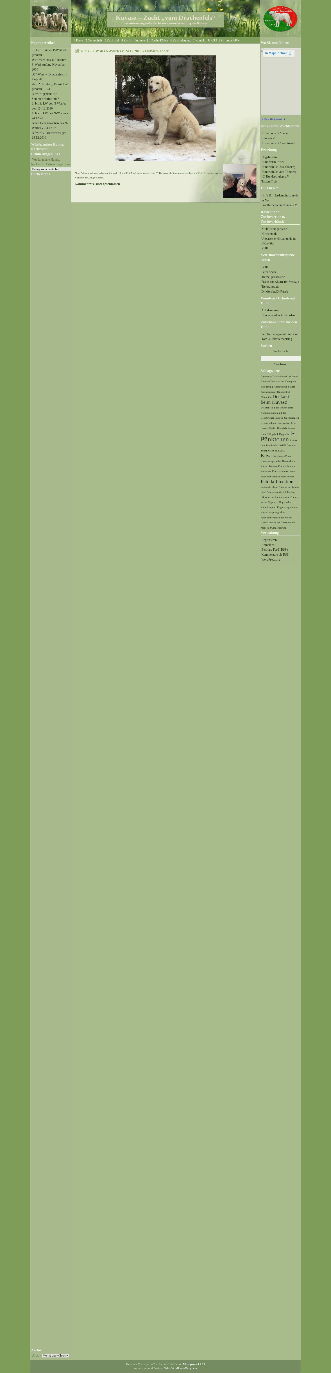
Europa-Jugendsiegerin (287, 418)
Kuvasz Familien (286, 466)
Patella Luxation (277, 481)
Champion (266, 397)
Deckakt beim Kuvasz (275, 399)
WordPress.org (270, 559)
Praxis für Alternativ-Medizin (280, 281)
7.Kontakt (199, 40)
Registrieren (269, 540)
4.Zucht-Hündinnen (133, 40)
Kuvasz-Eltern (284, 456)
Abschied (293, 376)
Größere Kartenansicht (273, 119)
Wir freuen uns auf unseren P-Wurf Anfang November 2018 (49, 64)
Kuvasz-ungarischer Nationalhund (278, 461)
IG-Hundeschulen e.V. (275, 176)
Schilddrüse (289, 492)
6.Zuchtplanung (180, 40)
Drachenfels (267, 407)
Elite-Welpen (280, 407)
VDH (264, 248)
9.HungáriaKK (230, 40)
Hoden (272, 428)
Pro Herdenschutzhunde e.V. (279, 205)
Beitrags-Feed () (274, 549)
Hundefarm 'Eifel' (272, 162)
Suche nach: (281, 351)
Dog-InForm (269, 157)
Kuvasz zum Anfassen (283, 471)
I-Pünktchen (278, 436)
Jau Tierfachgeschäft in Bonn (279, 334)
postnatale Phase (269, 487)
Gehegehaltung (269, 423)
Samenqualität (274, 492)
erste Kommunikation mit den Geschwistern (277, 412)
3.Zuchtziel (111, 40)
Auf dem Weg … (272, 310)
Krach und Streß (276, 450)
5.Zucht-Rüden (158, 40)
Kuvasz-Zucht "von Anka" (278, 143)
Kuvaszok (266, 471)
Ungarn (281, 507)
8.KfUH (213, 40)
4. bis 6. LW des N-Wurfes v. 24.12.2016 (111, 51)
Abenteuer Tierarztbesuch (274, 376)
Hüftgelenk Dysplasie (278, 434)
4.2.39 (194, 1364)
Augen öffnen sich (270, 381)
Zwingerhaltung (278, 528)
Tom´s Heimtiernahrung (276, 339)
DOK (264, 267)
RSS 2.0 (201, 173)
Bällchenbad (283, 392)
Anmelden (267, 545)
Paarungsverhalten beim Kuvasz (277, 476)
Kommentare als (275, 554)
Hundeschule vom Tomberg (279, 171)
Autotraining (280, 386)
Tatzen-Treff (269, 181)
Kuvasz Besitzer (269, 466)
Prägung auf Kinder (289, 487)
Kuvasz (268, 455)
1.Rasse (78, 40)
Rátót (263, 492)
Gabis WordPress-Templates (180, 1368)
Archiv (36, 1355)
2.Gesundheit (93, 40)
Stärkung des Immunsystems (275, 497)
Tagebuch (273, 502)
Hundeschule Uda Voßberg (278, 167)
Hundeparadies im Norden (278, 315)
